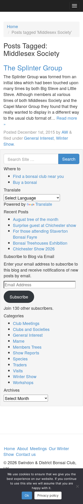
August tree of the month (35, 219)
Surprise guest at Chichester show (44, 225)
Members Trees (27, 347)
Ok (27, 495)
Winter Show (24, 376)
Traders (20, 365)
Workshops (23, 382)
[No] (77, 486)
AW (65, 132)
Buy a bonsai (25, 182)
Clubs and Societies (31, 329)
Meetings (38, 448)
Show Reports (26, 353)
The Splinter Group (32, 67)
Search (68, 159)
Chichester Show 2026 (34, 249)
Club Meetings (26, 323)
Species (20, 359)
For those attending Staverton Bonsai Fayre (40, 234)
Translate (43, 204)
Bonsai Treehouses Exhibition (40, 243)
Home (12, 26)
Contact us (26, 454)
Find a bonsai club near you (38, 176)
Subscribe (19, 297)
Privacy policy (48, 495)
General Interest (39, 138)
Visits (18, 371)
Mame (18, 341)
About (22, 448)
